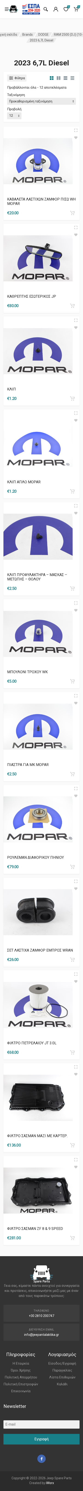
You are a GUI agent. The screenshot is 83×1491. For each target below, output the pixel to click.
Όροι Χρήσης (21, 1370)
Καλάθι (62, 1384)
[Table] (72, 78)
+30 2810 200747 (41, 1316)
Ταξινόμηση (16, 95)
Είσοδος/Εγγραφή (62, 1363)
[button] (72, 213)
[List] (65, 78)
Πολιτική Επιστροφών (20, 1384)
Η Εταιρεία (21, 1363)
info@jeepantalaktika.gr (41, 1335)
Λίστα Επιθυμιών (62, 1377)
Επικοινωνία (20, 1391)
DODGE (43, 34)
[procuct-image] (38, 161)
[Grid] (51, 78)
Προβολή (14, 109)
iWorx (50, 1483)
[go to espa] (31, 9)
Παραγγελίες (62, 1370)
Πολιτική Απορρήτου (21, 1377)
